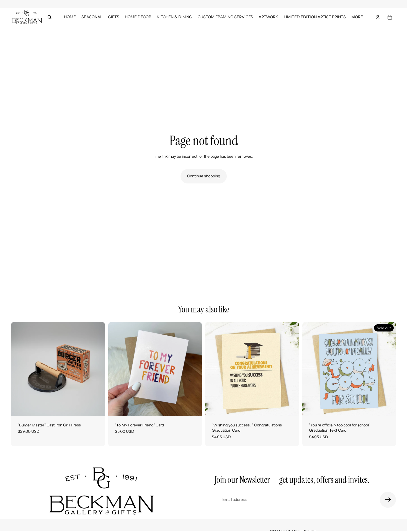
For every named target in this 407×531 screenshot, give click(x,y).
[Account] (378, 17)
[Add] (96, 407)
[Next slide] (96, 369)
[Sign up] (388, 500)
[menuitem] (357, 17)
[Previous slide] (19, 369)
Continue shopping (203, 175)
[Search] (49, 17)
